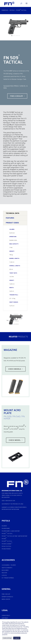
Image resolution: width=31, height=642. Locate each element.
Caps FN (4, 575)
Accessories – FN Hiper (9, 565)
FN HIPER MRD (6, 528)
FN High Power (6, 549)
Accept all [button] (16, 638)
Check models (14, 369)
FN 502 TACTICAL (7, 533)
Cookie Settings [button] (7, 638)
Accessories (8, 560)
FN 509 (4, 538)
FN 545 (4, 546)
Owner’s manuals (7, 597)
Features (10, 218)
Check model (15, 440)
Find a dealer (16, 96)
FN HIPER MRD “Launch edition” (11, 531)
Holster (4, 573)
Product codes (12, 222)
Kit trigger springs (8, 578)
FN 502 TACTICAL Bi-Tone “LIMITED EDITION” (14, 536)
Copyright (5, 618)
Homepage (5, 10)
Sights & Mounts (7, 568)
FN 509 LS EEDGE (7, 543)
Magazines (5, 570)
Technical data (12, 213)
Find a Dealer (6, 594)
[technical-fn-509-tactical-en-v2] (15, 325)
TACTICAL (9, 541)
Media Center (6, 599)
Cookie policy (6, 615)
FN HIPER (4, 526)
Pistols (12, 10)
